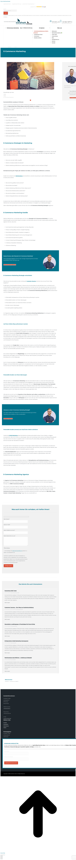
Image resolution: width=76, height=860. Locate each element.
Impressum (5, 724)
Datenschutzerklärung (17, 550)
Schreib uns (56, 22)
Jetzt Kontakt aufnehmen (66, 23)
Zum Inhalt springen (5, 1)
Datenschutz (6, 725)
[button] (38, 6)
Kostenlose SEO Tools (11, 590)
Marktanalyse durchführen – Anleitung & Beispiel (18, 657)
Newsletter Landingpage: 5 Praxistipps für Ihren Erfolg (20, 624)
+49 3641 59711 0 (67, 22)
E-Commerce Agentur (10, 258)
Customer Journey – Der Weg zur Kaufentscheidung (19, 607)
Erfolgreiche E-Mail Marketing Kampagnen (16, 641)
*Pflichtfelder (7, 548)
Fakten (4, 727)
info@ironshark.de (7, 718)
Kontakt (5, 722)
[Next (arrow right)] (2, 857)
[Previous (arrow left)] (0, 857)
